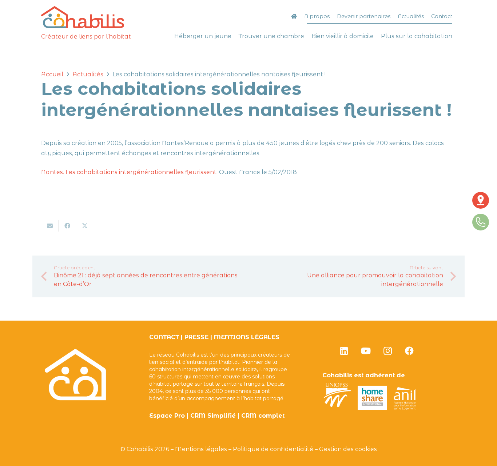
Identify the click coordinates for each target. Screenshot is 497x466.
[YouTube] (366, 351)
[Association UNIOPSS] (337, 408)
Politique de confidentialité (273, 449)
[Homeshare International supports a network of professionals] (372, 408)
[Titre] (82, 17)
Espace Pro (167, 415)
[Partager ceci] (67, 226)
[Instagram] (387, 351)
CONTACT (164, 337)
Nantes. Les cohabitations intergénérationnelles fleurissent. (129, 172)
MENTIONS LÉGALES (246, 337)
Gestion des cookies (348, 449)
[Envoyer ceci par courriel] (50, 226)
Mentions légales (201, 449)
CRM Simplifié (213, 415)
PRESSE (196, 337)
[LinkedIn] (344, 351)
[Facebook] (409, 351)
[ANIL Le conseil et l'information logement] (404, 408)
